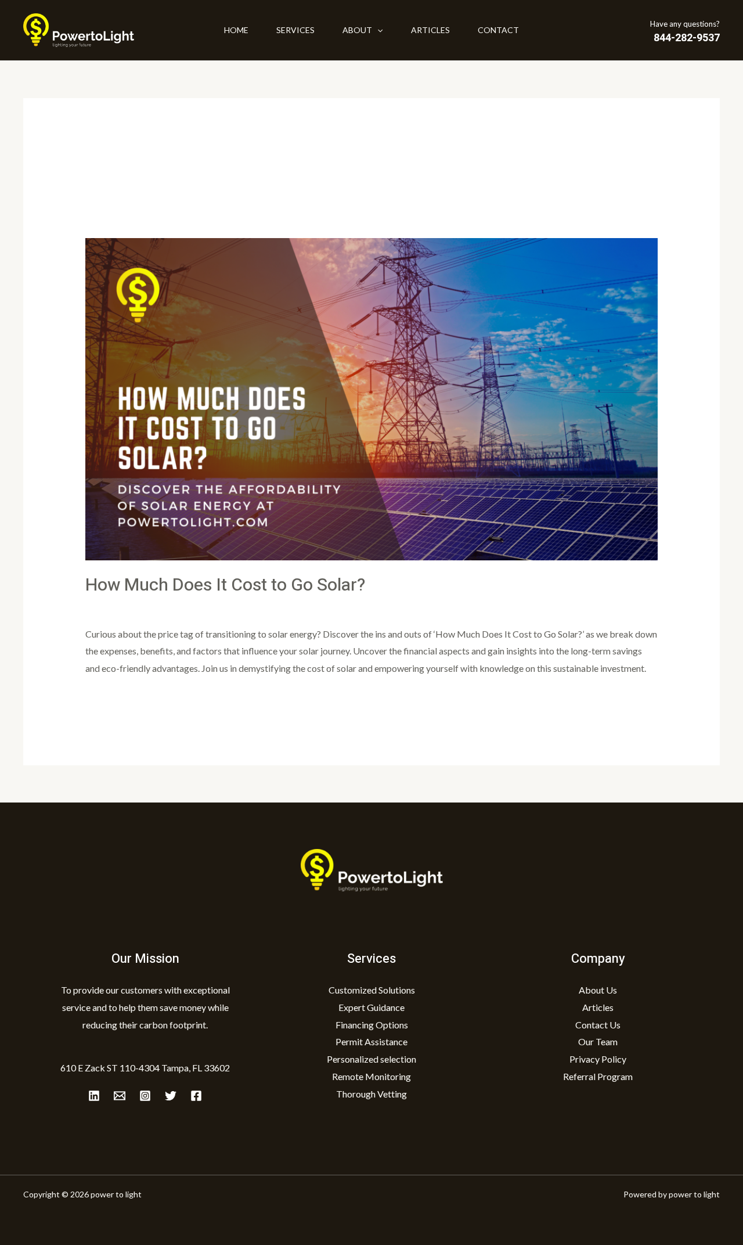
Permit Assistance (371, 1041)
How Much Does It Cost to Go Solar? (225, 585)
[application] (377, 30)
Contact (498, 30)
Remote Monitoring (371, 1076)
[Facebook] (196, 1096)
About (357, 30)
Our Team (598, 1041)
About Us (598, 989)
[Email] (119, 1096)
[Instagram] (145, 1096)
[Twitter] (170, 1096)
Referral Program (598, 1076)
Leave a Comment (120, 607)
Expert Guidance (371, 1007)
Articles (430, 30)
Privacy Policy (597, 1058)
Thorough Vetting (371, 1093)
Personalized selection (371, 1058)
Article (176, 607)
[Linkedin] (94, 1096)
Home (236, 30)
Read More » (110, 698)
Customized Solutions (372, 989)
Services (295, 30)
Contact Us (598, 1024)
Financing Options (372, 1024)
